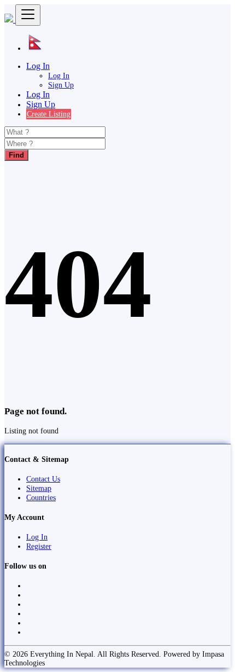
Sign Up (61, 84)
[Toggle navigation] (27, 15)
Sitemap (38, 488)
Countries (41, 497)
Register (38, 546)
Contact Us (43, 478)
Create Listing (48, 113)
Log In (58, 75)
